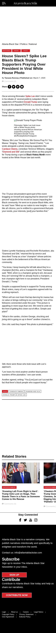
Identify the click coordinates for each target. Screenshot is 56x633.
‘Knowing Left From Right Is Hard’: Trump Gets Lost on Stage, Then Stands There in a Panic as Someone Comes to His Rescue (21, 495)
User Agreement (8, 617)
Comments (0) (10, 81)
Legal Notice (38, 612)
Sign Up (14, 575)
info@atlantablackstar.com (28, 552)
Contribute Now (17, 595)
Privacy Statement (26, 614)
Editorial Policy (24, 617)
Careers (26, 612)
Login (4, 612)
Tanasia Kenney (12, 78)
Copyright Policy (8, 614)
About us (14, 612)
